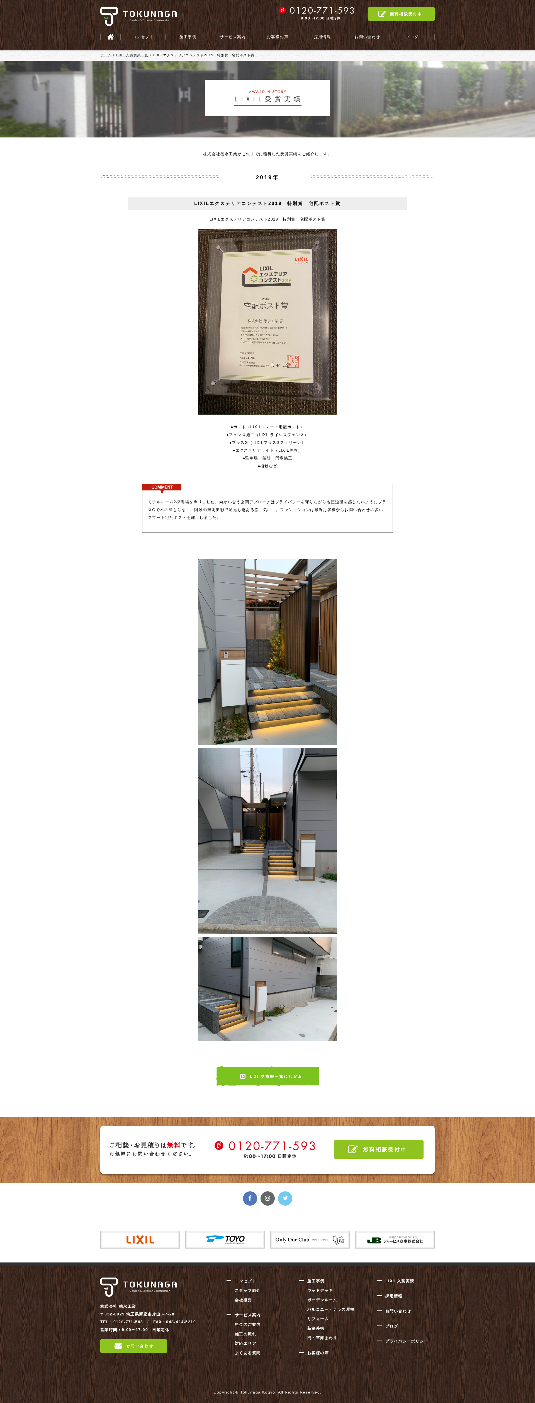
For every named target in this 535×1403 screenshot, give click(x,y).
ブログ (412, 37)
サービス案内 (232, 37)
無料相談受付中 (401, 14)
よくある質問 (248, 1353)
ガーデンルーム (322, 1300)
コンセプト (143, 37)
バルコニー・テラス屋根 (330, 1309)
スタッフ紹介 (248, 1290)
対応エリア (245, 1343)
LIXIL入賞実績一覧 (132, 55)
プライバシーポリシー (406, 1341)
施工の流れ (245, 1334)
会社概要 (243, 1300)
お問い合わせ (367, 37)
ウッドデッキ (320, 1290)
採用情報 (322, 37)
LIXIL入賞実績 (399, 1281)
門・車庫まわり (322, 1338)
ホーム (105, 55)
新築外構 (316, 1328)
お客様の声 (277, 37)
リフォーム (318, 1319)
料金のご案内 (248, 1324)
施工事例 (188, 37)
